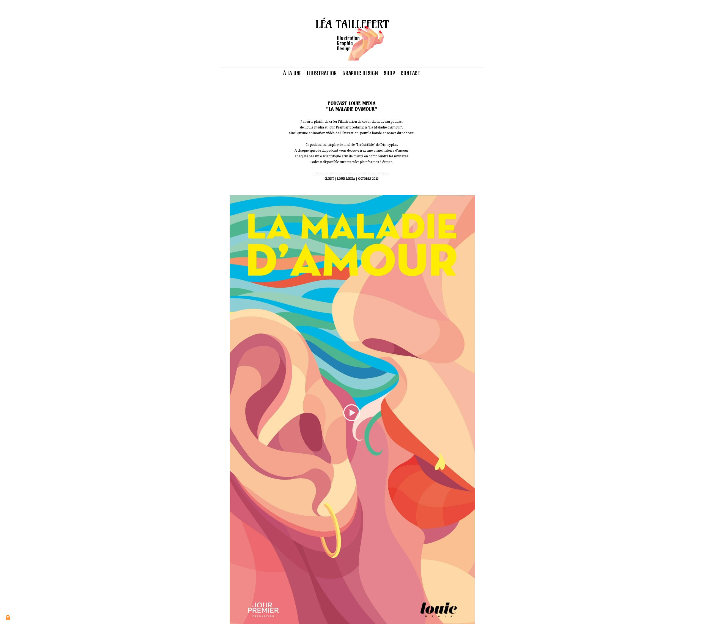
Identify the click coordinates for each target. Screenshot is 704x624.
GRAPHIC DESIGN (360, 73)
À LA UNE (292, 73)
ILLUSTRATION (322, 73)
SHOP (389, 73)
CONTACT (411, 73)
